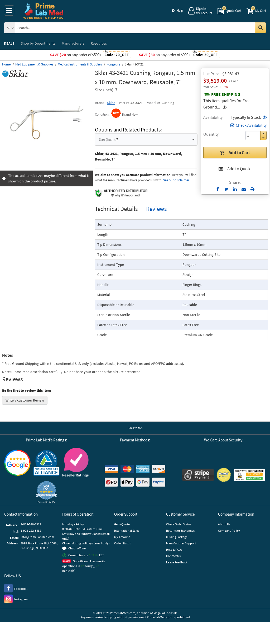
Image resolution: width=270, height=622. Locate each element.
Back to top (135, 428)
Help (180, 10)
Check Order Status (178, 524)
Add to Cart (239, 153)
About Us (224, 524)
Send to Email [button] (244, 189)
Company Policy (229, 531)
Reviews (156, 209)
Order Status (122, 543)
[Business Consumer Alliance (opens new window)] (46, 463)
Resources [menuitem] (99, 43)
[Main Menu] (9, 10)
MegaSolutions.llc (165, 613)
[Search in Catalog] (260, 27)
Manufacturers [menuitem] (73, 43)
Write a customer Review (25, 400)
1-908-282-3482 (31, 531)
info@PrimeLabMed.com (37, 537)
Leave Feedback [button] (176, 562)
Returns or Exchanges (180, 531)
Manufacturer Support (181, 543)
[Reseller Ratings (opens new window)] (75, 463)
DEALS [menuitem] (9, 43)
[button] (264, 117)
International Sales (126, 531)
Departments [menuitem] (38, 43)
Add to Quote (239, 169)
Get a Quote (122, 524)
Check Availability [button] (251, 125)
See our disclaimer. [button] (176, 180)
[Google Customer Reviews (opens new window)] (17, 463)
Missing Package (176, 537)
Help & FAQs (174, 550)
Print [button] (252, 189)
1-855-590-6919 (31, 524)
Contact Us (173, 556)
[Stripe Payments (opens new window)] (198, 476)
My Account (122, 537)
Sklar (111, 102)
